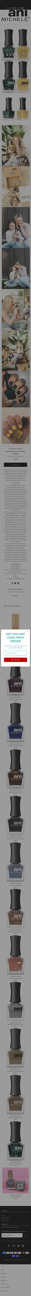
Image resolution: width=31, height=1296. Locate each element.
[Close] (28, 631)
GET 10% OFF (15, 660)
